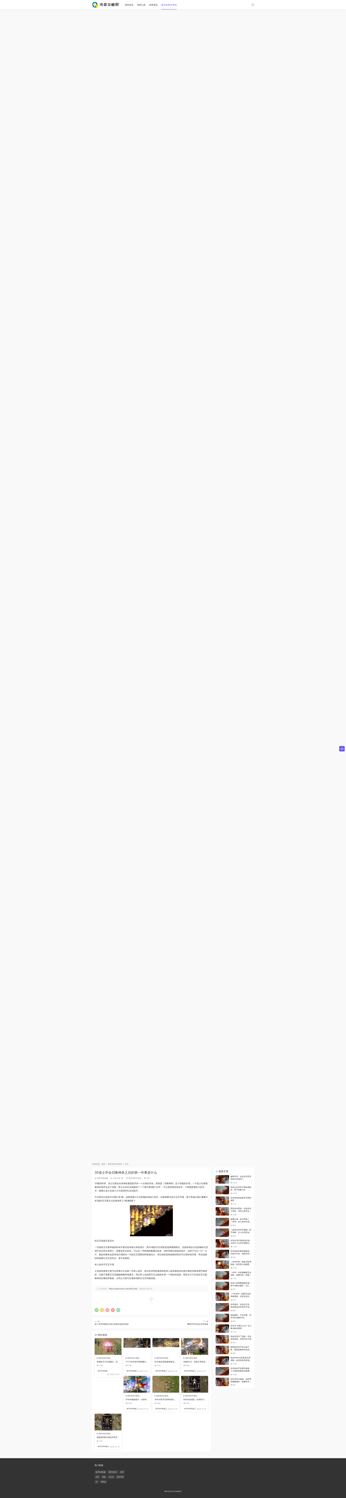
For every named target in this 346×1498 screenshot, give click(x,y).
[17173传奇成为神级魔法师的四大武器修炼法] (137, 1346)
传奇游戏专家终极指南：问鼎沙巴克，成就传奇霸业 (240, 1253)
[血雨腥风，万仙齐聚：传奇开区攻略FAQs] (222, 1318)
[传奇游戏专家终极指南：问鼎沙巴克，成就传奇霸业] (222, 1254)
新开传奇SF (113, 1472)
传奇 (97, 1477)
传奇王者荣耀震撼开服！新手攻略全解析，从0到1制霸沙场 (241, 1285)
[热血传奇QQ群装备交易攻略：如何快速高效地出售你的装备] (222, 1360)
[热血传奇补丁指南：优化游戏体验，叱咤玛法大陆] (222, 1339)
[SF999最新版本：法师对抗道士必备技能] (137, 1384)
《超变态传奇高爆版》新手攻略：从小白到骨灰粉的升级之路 (240, 1232)
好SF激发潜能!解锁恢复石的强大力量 (165, 1362)
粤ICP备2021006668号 (173, 1491)
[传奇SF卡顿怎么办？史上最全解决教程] (222, 1328)
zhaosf (111, 1477)
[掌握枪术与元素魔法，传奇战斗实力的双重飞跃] (108, 1346)
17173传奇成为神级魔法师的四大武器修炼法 (137, 1362)
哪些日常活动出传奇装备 (197, 1324)
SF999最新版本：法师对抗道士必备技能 (136, 1399)
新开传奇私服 (102, 1178)
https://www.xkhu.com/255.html (123, 1289)
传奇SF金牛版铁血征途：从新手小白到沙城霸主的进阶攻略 (241, 1243)
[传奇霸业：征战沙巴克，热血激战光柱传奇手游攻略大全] (222, 1307)
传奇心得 (141, 5)
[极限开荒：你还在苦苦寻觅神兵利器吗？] (222, 1179)
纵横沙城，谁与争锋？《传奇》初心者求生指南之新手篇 (240, 1221)
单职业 (103, 1482)
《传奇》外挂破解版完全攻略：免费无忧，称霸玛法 (240, 1275)
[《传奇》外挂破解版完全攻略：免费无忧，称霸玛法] (222, 1275)
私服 (103, 1477)
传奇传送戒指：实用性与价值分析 (194, 1399)
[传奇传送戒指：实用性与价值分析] (194, 1384)
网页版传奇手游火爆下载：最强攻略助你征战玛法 (240, 1349)
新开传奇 (120, 1477)
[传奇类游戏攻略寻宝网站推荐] (222, 1200)
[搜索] (252, 5)
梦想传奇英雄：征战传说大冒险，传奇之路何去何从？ (240, 1211)
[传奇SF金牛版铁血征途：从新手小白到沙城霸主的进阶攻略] (222, 1243)
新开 (122, 1472)
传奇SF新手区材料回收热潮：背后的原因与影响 (165, 1399)
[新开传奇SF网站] (105, 4)
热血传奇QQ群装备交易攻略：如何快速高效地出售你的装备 (240, 1360)
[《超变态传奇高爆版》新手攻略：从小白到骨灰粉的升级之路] (222, 1232)
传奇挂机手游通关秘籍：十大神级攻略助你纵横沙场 (240, 1371)
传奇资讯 (153, 5)
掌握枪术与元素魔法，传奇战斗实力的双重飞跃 (108, 1362)
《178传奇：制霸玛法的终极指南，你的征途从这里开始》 (240, 1296)
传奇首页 (129, 5)
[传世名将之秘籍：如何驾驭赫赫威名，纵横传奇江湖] (222, 1382)
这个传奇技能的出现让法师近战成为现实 (112, 1324)
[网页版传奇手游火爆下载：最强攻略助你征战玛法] (222, 1350)
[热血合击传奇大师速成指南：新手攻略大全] (222, 1190)
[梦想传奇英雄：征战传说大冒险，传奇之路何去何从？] (222, 1211)
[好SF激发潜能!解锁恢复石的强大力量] (165, 1346)
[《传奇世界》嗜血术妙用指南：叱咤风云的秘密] (222, 1264)
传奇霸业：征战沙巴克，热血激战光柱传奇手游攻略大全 (240, 1307)
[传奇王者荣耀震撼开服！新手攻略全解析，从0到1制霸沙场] (222, 1286)
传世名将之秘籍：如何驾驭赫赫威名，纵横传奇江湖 (240, 1381)
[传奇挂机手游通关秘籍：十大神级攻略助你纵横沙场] (222, 1371)
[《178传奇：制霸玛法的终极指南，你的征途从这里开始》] (222, 1296)
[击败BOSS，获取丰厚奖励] (194, 1346)
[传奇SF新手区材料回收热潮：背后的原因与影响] (165, 1384)
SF (97, 1482)
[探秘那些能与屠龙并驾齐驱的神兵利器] (108, 1422)
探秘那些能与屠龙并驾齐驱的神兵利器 (108, 1437)
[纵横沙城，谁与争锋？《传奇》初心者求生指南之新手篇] (222, 1222)
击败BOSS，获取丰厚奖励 (194, 1362)
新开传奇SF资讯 (169, 5)
